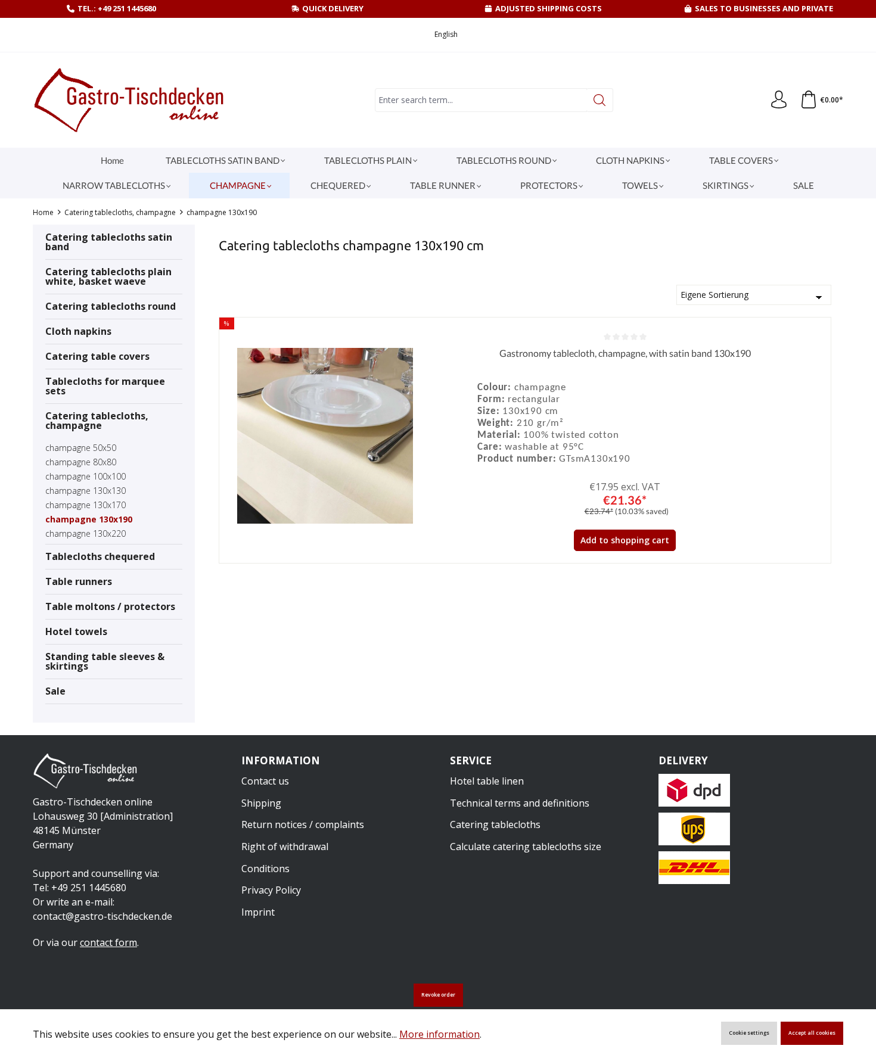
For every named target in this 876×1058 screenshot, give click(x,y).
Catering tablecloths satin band (108, 242)
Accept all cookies (811, 1033)
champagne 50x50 (80, 447)
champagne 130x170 (85, 505)
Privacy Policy (271, 890)
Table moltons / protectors (110, 606)
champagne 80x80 (80, 462)
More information (439, 1034)
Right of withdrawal (284, 846)
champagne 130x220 (85, 533)
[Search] (599, 100)
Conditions (265, 868)
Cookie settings (749, 1033)
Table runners (78, 581)
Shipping (261, 803)
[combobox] (481, 100)
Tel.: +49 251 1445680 (116, 8)
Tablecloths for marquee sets (105, 386)
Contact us (265, 781)
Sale (55, 691)
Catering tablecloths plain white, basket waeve (108, 276)
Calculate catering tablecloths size (525, 846)
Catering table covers (97, 356)
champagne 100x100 (85, 476)
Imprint (258, 912)
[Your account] (779, 100)
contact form (108, 942)
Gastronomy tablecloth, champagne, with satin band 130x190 (625, 353)
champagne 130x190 (88, 519)
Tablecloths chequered (100, 556)
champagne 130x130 (85, 490)
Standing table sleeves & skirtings (104, 661)
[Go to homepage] (131, 100)
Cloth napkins (78, 331)
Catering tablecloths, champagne (96, 420)
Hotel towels (76, 631)
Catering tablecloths (495, 824)
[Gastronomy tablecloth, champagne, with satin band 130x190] (325, 436)
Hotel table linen (487, 781)
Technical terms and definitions (519, 803)
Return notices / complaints (302, 824)
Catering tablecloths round (110, 306)
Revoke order (438, 994)
